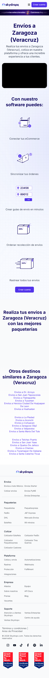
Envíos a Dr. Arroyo (24, 392)
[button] (29, 4)
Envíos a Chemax (24, 448)
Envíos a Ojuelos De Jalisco (24, 445)
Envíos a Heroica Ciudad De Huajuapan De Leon (24, 405)
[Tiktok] (21, 645)
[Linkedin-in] (41, 645)
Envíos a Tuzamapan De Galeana (24, 451)
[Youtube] (15, 645)
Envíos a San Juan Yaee (24, 442)
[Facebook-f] (28, 645)
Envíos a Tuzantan (24, 400)
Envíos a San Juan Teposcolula (24, 395)
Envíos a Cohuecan (24, 423)
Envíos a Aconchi (24, 420)
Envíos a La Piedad (24, 417)
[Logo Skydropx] (10, 4)
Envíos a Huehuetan (24, 409)
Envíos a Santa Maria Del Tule (24, 431)
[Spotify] (35, 645)
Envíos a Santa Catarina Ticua (24, 453)
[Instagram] (8, 645)
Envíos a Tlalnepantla (24, 397)
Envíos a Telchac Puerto (24, 439)
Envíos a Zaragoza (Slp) (24, 425)
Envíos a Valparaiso (24, 428)
